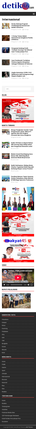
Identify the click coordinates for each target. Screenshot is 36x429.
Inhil (3, 337)
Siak (3, 340)
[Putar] (4, 285)
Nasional (4, 382)
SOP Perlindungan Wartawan (10, 415)
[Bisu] (28, 285)
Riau (3, 385)
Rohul (3, 325)
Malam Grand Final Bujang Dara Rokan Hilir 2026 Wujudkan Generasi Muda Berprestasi (22, 155)
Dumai (4, 346)
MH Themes (29, 427)
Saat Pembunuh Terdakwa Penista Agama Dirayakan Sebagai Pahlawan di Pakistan (22, 62)
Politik (3, 364)
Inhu (3, 334)
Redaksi (4, 391)
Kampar (4, 322)
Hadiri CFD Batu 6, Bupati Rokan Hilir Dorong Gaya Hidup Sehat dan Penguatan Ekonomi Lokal (22, 144)
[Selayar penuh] (32, 285)
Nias (3, 388)
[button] (33, 13)
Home (3, 361)
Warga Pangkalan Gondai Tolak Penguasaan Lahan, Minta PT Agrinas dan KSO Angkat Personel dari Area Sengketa (22, 132)
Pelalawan (5, 331)
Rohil (3, 352)
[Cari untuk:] (18, 89)
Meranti (4, 349)
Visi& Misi (4, 409)
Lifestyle (4, 373)
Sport (3, 370)
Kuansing (4, 328)
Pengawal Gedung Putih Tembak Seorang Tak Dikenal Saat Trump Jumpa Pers (22, 49)
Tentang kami (6, 406)
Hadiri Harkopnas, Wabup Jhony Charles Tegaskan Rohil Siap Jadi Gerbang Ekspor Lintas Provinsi (22, 167)
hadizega (26, 29)
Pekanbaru (5, 319)
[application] (18, 278)
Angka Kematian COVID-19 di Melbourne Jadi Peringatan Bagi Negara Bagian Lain (23, 74)
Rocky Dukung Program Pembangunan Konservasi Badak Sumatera (21, 25)
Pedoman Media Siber (8, 412)
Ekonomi (4, 379)
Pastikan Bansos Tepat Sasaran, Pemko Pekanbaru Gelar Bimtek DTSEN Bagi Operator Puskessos (22, 178)
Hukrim (4, 367)
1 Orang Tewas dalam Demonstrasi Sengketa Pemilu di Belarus (22, 37)
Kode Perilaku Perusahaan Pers (11, 418)
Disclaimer (5, 421)
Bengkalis (5, 343)
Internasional (6, 376)
